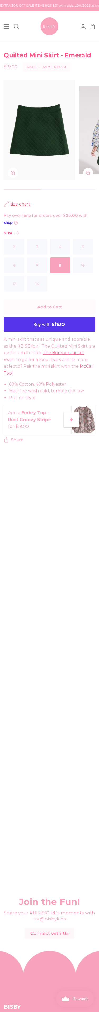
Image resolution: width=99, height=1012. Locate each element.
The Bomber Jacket (63, 352)
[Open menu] (5, 26)
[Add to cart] (71, 419)
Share (17, 439)
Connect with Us (49, 933)
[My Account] (81, 26)
